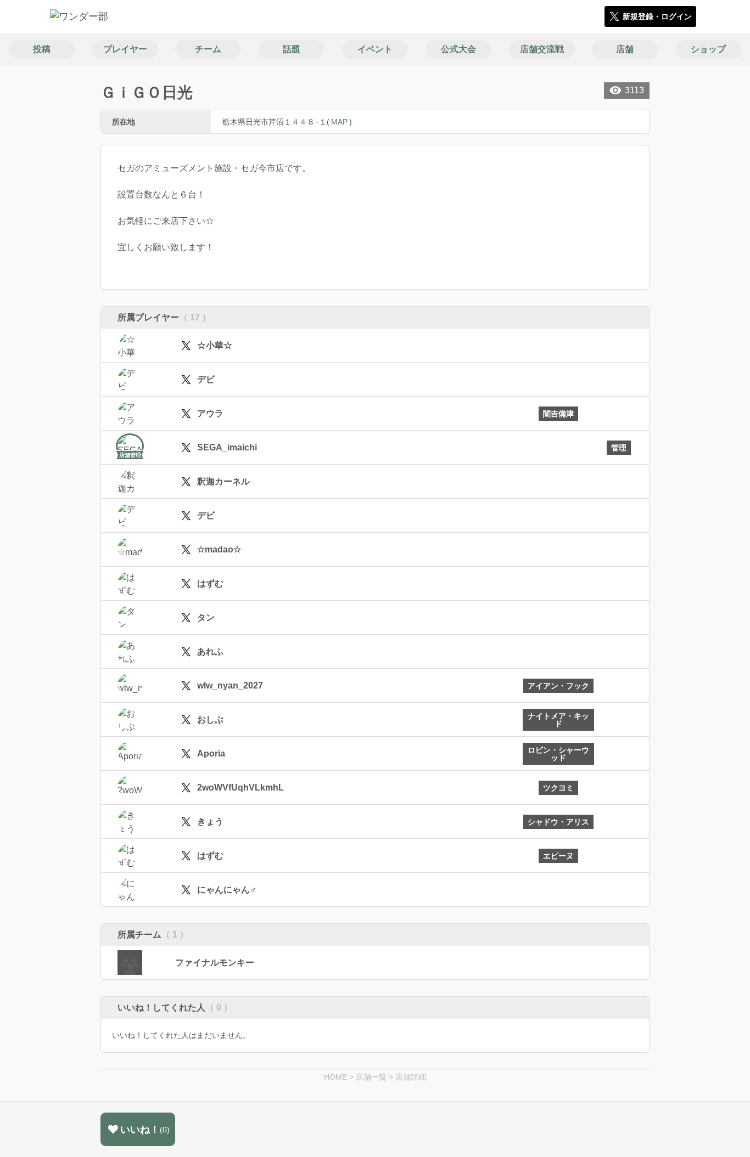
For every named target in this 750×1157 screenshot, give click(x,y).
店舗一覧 (371, 1077)
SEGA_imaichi (227, 447)
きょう (210, 821)
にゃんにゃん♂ (226, 889)
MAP (339, 121)
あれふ (210, 651)
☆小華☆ (214, 345)
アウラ (210, 413)
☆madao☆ (219, 549)
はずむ (210, 583)
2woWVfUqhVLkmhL (240, 787)
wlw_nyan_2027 (230, 685)
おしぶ (210, 719)
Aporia (211, 753)
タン (206, 617)
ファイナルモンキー (214, 962)
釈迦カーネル (223, 481)
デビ (206, 379)
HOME (335, 1077)
